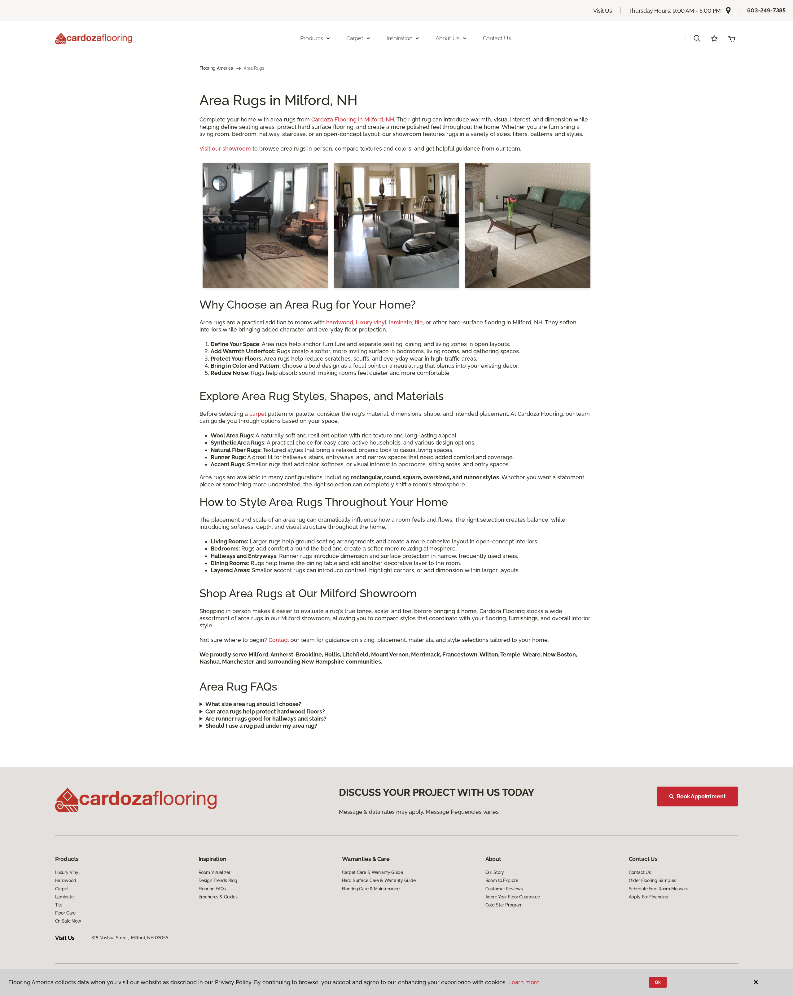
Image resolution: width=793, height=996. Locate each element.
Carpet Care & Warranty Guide (372, 872)
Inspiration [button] (399, 38)
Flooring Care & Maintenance (371, 888)
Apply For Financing (648, 896)
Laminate (64, 896)
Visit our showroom (225, 148)
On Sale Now (68, 921)
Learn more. (524, 982)
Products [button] (311, 38)
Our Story (494, 872)
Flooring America (216, 68)
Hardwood (65, 880)
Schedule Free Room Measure (658, 888)
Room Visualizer (214, 872)
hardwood (339, 322)
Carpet (62, 888)
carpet (257, 413)
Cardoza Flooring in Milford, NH (352, 119)
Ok (658, 982)
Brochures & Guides (218, 896)
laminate (400, 322)
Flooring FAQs (212, 888)
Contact (279, 640)
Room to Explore (501, 880)
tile (419, 322)
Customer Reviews (504, 888)
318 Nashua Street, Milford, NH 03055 (129, 937)
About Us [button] (448, 38)
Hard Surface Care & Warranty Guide (379, 880)
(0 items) (731, 38)
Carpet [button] (354, 38)
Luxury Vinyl (67, 872)
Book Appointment (701, 796)
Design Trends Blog (218, 880)
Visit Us (602, 10)
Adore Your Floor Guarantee (512, 896)
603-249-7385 (766, 10)
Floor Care (65, 912)
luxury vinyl (371, 322)
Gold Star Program (504, 904)
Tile (58, 904)
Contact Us (497, 38)
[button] (697, 38)
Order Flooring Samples (652, 880)
